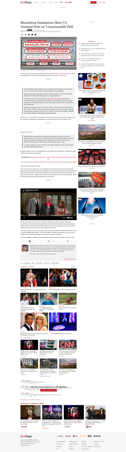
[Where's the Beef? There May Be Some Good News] (92, 156)
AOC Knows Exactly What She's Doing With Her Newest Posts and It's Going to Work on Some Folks (92, 116)
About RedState (61, 441)
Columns (71, 449)
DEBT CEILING (39, 263)
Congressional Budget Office (53, 98)
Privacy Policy (85, 449)
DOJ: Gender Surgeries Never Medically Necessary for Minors (92, 216)
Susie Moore (23, 374)
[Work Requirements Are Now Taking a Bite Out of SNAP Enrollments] (48, 344)
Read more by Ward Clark (70, 258)
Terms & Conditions (87, 446)
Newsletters (97, 446)
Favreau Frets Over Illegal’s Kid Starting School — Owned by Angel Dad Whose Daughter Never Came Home (51, 423)
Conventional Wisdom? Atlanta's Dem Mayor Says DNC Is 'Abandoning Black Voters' (91, 91)
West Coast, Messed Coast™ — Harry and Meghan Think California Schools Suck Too (95, 422)
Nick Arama (61, 356)
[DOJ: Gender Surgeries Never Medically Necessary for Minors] (92, 205)
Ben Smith (61, 374)
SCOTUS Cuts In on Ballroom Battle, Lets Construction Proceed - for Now (29, 371)
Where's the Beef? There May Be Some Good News (92, 166)
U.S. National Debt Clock (64, 73)
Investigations (73, 441)
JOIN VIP (93, 2)
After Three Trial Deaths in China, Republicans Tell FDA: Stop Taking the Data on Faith (92, 190)
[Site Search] (104, 2)
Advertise (84, 444)
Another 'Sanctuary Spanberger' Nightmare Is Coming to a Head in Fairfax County (29, 352)
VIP (57, 449)
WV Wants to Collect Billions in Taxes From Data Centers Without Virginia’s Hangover (67, 371)
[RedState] (26, 2)
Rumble (62, 251)
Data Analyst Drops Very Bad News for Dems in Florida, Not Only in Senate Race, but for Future (67, 352)
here (47, 251)
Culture (71, 446)
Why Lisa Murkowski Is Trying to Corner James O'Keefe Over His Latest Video (29, 422)
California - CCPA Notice (100, 441)
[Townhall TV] (68, 2)
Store (55, 2)
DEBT (33, 263)
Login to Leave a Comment (48, 390)
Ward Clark (24, 30)
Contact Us (60, 444)
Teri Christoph (23, 356)
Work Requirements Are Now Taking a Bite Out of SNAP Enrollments (47, 352)
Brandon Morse (91, 120)
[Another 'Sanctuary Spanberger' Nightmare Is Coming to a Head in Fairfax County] (29, 344)
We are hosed (62, 75)
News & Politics (73, 444)
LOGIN (99, 2)
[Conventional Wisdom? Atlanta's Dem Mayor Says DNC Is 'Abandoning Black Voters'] (92, 81)
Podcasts (43, 2)
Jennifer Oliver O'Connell (45, 376)
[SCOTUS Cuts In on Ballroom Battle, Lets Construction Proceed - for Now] (29, 363)
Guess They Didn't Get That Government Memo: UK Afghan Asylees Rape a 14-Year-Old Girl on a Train (48, 372)
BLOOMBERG (27, 263)
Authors (36, 2)
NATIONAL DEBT (55, 263)
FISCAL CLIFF (47, 263)
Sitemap (96, 444)
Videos (50, 2)
